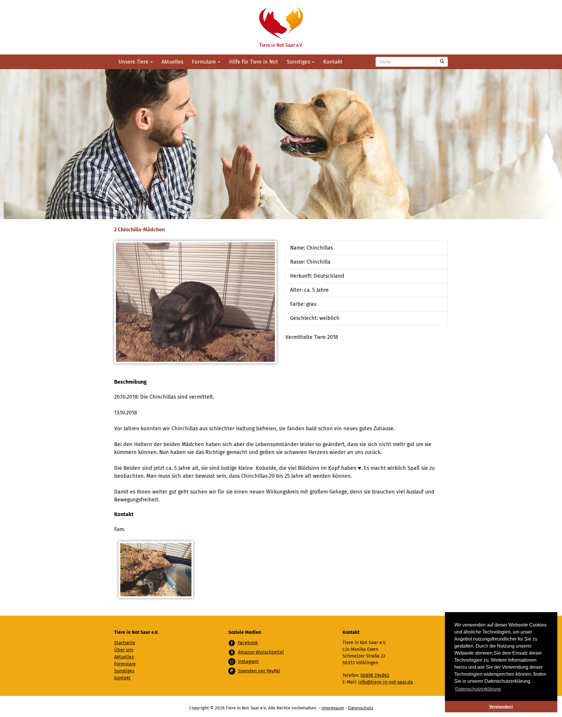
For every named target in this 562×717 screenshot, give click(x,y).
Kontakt (332, 62)
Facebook (248, 643)
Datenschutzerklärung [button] (478, 689)
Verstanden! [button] (501, 706)
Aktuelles (172, 62)
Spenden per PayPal (259, 671)
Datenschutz (360, 708)
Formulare (204, 62)
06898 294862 (374, 675)
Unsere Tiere (134, 62)
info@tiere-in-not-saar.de (385, 682)
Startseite (124, 643)
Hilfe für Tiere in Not (253, 62)
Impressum (332, 708)
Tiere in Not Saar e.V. (281, 27)
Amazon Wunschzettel (261, 652)
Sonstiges (299, 62)
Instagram (248, 661)
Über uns (123, 650)
